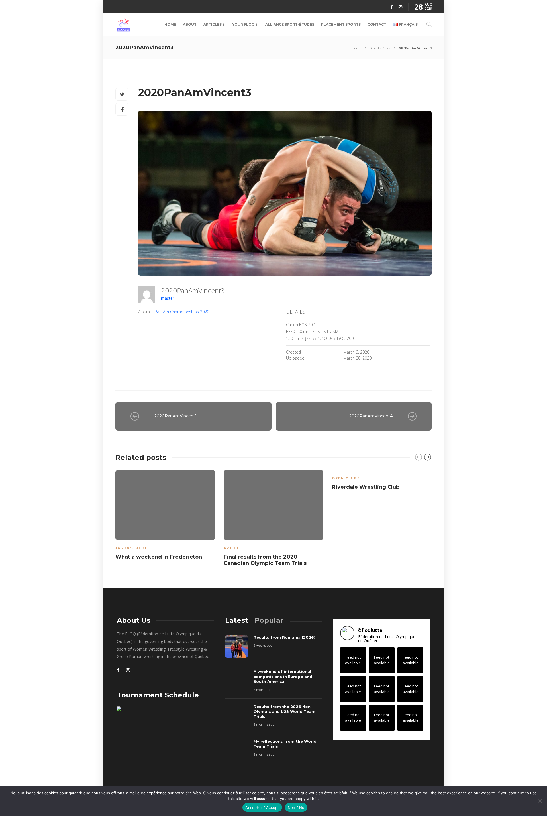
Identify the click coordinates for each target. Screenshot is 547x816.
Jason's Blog (131, 548)
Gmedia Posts (379, 48)
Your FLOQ (243, 24)
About (190, 24)
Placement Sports (341, 24)
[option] (165, 516)
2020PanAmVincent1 (175, 416)
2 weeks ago (263, 645)
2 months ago (264, 690)
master (167, 298)
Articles (212, 24)
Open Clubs (346, 478)
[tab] (236, 620)
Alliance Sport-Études (289, 24)
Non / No (296, 807)
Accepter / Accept (262, 807)
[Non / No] (540, 801)
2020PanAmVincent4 (371, 416)
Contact (377, 24)
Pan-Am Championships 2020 (182, 311)
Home (170, 24)
